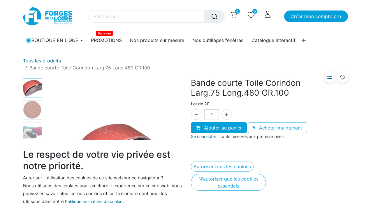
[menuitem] (106, 40)
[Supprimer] (196, 114)
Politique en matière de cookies (94, 201)
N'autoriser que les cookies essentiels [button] (228, 182)
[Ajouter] (226, 114)
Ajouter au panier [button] (222, 128)
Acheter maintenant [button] (280, 128)
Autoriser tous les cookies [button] (222, 166)
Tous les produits (42, 61)
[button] (329, 77)
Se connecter (203, 136)
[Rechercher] (214, 16)
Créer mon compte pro (316, 16)
